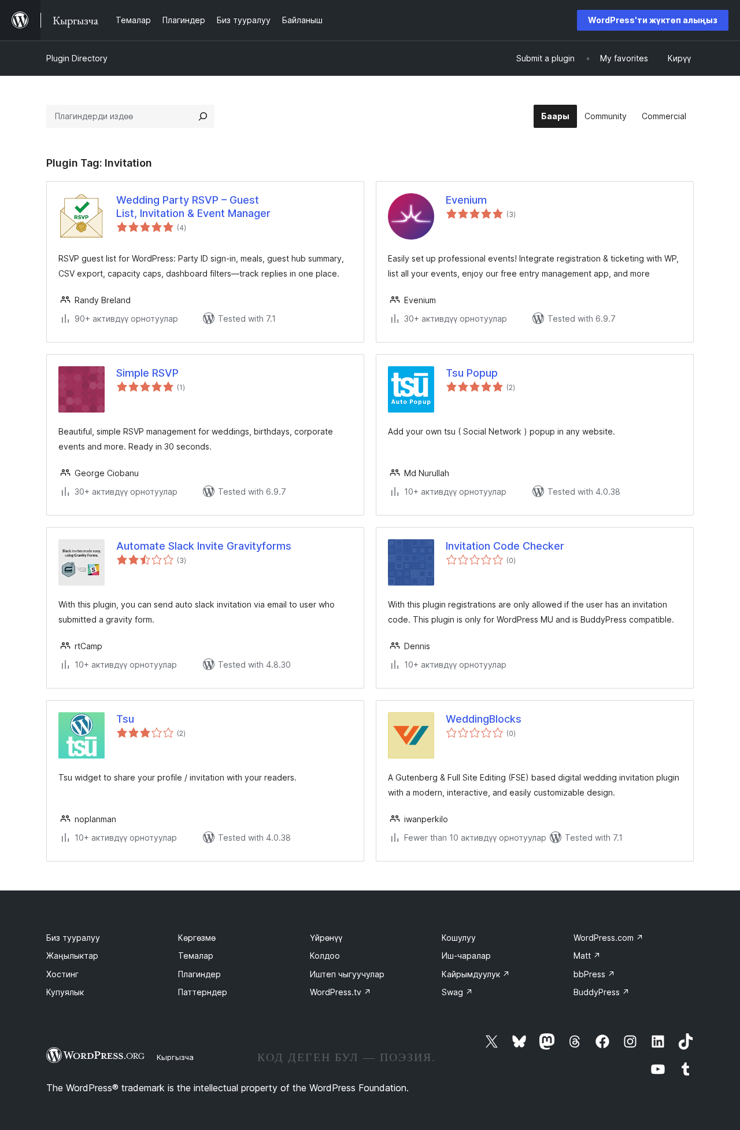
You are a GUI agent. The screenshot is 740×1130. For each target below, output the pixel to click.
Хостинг (62, 974)
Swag (457, 992)
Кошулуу (459, 938)
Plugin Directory (77, 58)
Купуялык (65, 992)
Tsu (125, 719)
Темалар (195, 955)
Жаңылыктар (72, 955)
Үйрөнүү (326, 938)
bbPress (594, 974)
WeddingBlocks (483, 719)
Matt (587, 955)
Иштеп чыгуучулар (347, 974)
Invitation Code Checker (505, 546)
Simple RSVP (147, 373)
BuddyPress (602, 992)
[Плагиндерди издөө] (202, 116)
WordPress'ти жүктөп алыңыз (652, 20)
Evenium (466, 200)
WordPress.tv (340, 992)
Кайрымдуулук (476, 974)
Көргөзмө (197, 938)
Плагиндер (199, 974)
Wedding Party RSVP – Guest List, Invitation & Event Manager (193, 206)
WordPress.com (608, 938)
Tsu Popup (472, 373)
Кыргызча (175, 1057)
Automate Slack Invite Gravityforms (203, 546)
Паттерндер (202, 992)
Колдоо (325, 955)
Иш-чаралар (466, 955)
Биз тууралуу (73, 938)
